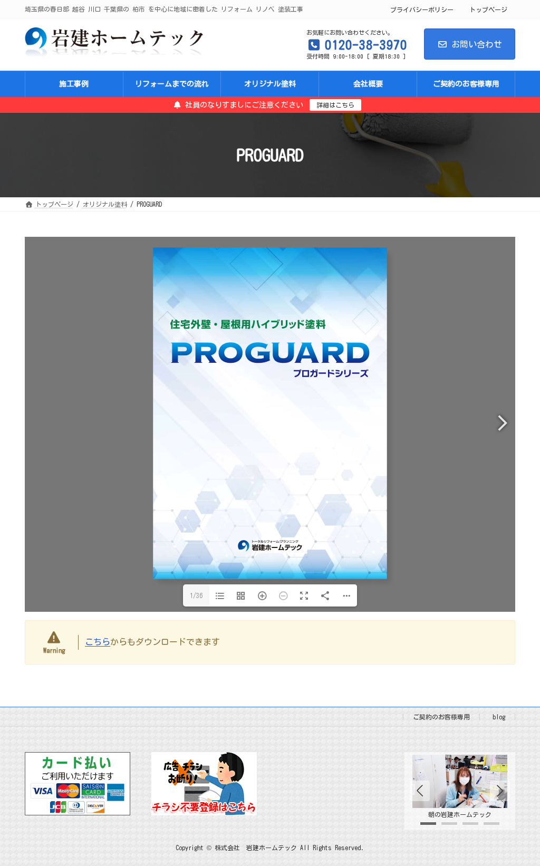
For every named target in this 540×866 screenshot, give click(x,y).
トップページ (488, 9)
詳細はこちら (335, 105)
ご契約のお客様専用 (441, 717)
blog (499, 717)
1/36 (196, 595)
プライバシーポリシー (422, 9)
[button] (500, 791)
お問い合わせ (476, 44)
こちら (97, 642)
